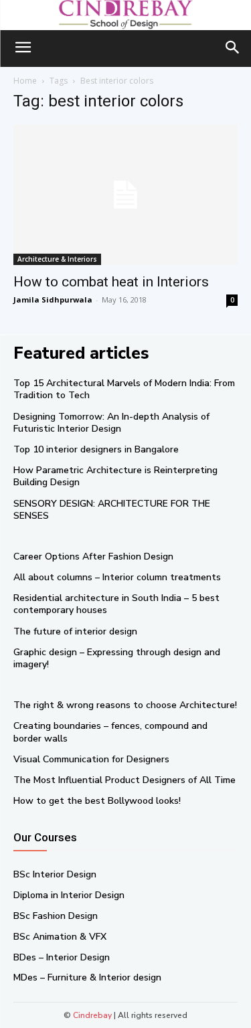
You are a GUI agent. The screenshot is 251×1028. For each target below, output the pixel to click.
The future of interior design (75, 631)
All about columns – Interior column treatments (117, 577)
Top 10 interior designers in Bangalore (96, 449)
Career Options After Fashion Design (93, 556)
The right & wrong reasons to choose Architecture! (125, 705)
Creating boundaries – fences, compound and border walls (110, 731)
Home (25, 80)
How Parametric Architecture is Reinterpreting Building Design (115, 476)
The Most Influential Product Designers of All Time (124, 780)
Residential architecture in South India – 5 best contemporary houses (116, 604)
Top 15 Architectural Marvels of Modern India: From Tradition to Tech (124, 389)
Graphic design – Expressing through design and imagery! (116, 658)
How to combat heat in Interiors (111, 282)
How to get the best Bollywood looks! (97, 800)
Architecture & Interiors (57, 259)
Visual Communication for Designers (91, 759)
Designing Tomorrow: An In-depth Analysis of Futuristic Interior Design (111, 422)
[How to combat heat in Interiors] (125, 194)
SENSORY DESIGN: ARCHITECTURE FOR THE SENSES (111, 509)
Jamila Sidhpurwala (52, 299)
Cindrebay (92, 1015)
